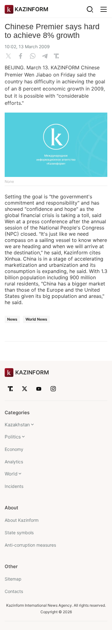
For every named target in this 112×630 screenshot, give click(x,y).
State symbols (19, 532)
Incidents (14, 486)
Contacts (14, 591)
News (12, 319)
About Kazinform (22, 520)
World (11, 474)
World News (36, 319)
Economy (14, 449)
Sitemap (13, 578)
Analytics (14, 461)
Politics (13, 437)
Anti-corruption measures (30, 545)
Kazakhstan (17, 425)
